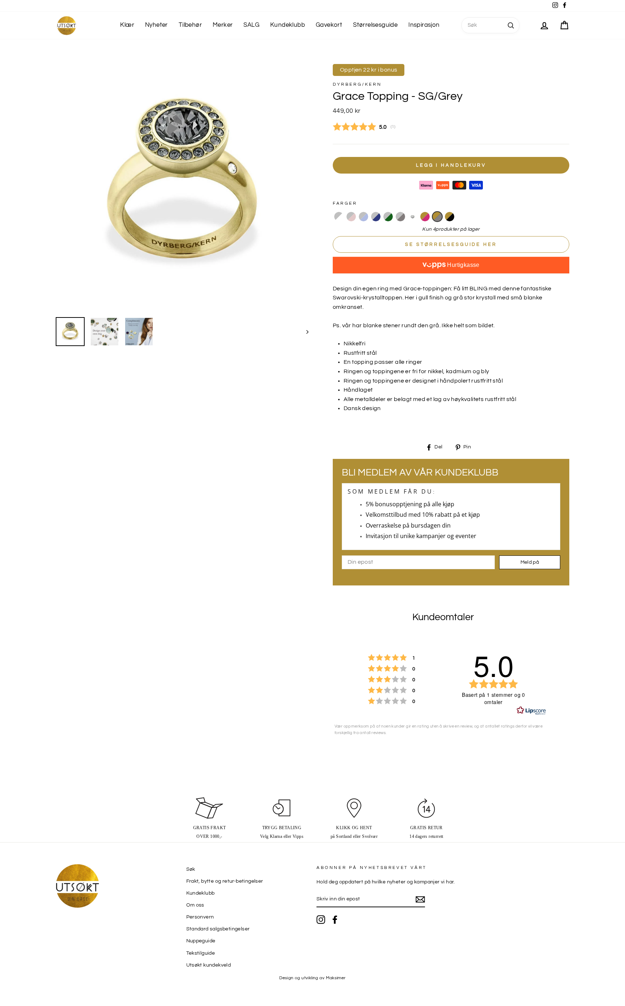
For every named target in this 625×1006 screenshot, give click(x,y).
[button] (338, 216)
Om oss (195, 905)
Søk (190, 869)
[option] (182, 185)
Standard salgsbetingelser (218, 929)
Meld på (529, 562)
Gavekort (329, 25)
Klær (127, 25)
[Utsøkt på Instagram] (320, 919)
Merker (223, 25)
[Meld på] (420, 899)
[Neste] (304, 331)
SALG (251, 25)
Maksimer (336, 978)
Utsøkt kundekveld (208, 965)
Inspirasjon (423, 25)
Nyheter (156, 25)
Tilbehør (190, 25)
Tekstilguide (200, 953)
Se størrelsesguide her (451, 244)
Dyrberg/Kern (357, 84)
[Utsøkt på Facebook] (335, 919)
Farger (345, 203)
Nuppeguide (201, 940)
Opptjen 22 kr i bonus (368, 70)
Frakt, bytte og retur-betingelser (224, 881)
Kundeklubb (287, 25)
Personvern (200, 917)
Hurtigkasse (463, 265)
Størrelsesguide (375, 25)
